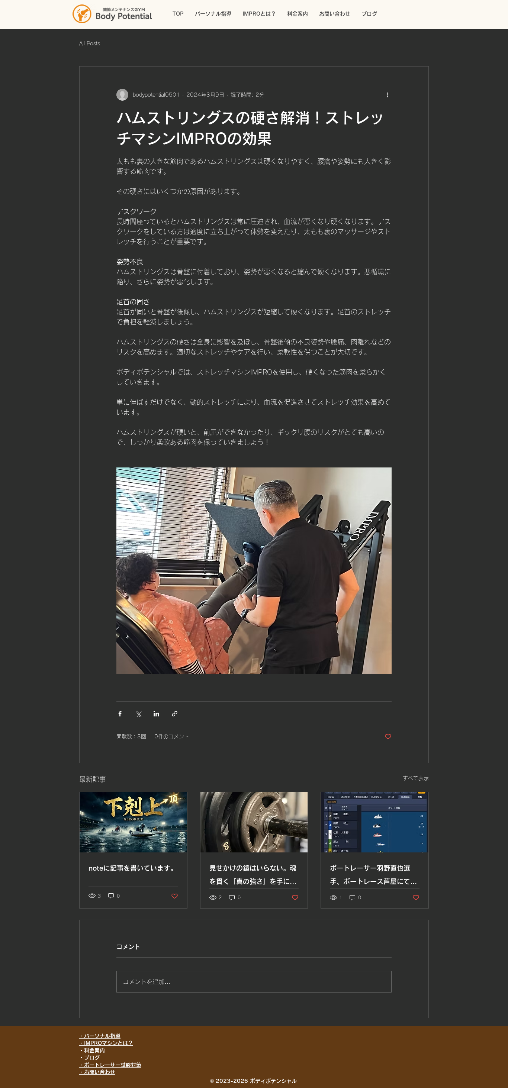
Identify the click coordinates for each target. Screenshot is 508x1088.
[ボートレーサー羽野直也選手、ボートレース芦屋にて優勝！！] (374, 822)
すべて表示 (416, 778)
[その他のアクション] (387, 94)
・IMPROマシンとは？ (106, 1043)
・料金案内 (92, 1050)
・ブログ (89, 1057)
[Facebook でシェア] (119, 713)
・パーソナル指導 (99, 1036)
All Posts (89, 43)
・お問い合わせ (97, 1072)
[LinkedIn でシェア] (156, 713)
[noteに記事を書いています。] (133, 822)
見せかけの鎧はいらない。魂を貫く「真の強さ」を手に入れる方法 (252, 876)
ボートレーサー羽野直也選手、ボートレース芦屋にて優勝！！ (373, 876)
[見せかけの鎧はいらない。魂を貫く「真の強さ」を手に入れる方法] (254, 822)
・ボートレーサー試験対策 (110, 1065)
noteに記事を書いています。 (133, 868)
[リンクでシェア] (174, 713)
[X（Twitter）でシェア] (138, 713)
